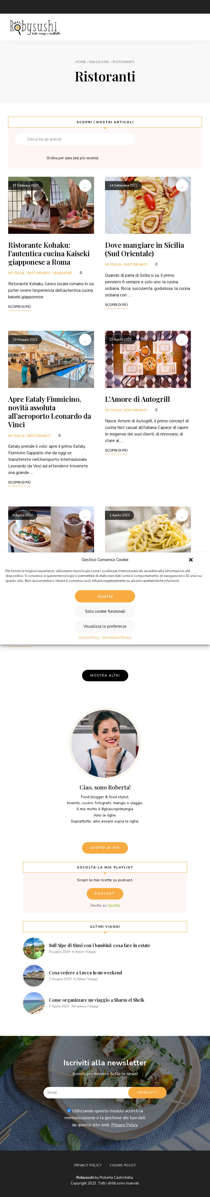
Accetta (105, 596)
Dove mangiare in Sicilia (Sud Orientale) (144, 249)
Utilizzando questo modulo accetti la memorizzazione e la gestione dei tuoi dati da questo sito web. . (105, 1118)
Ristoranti (39, 273)
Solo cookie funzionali (105, 611)
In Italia (16, 273)
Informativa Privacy (116, 637)
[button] (191, 559)
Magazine (99, 62)
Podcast (105, 894)
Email (10, 7)
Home (80, 62)
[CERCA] (21, 139)
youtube (54, 7)
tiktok (87, 7)
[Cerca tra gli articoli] (75, 139)
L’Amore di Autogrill (137, 399)
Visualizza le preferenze (105, 626)
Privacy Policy (124, 1125)
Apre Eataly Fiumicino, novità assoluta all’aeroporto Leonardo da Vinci (49, 411)
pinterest (65, 7)
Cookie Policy (89, 637)
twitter (21, 7)
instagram (43, 7)
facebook (32, 7)
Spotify (114, 905)
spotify (76, 7)
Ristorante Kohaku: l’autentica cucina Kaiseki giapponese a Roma (49, 253)
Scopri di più (105, 848)
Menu (196, 27)
